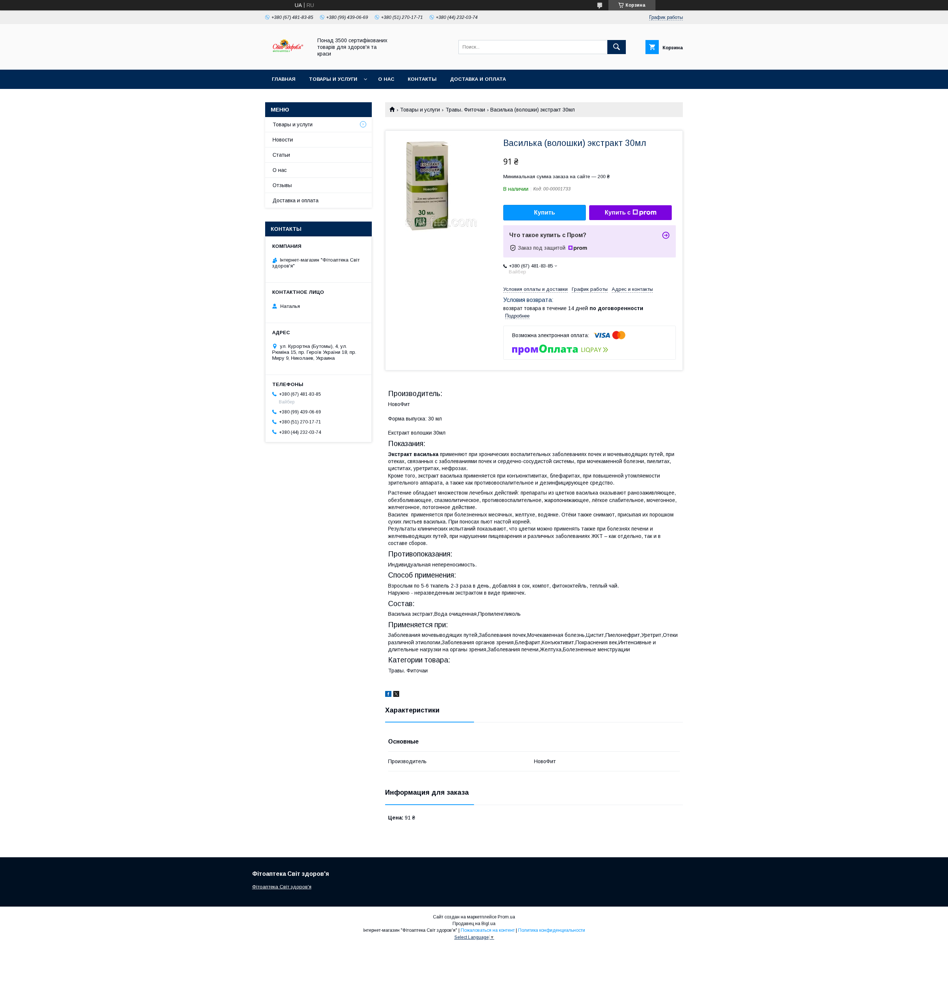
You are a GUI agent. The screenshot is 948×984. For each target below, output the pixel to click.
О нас (386, 79)
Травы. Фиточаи (465, 110)
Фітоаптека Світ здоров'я (281, 887)
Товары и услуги (333, 79)
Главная (284, 79)
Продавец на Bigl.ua (474, 923)
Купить (544, 212)
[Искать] (616, 47)
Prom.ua (506, 917)
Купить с (618, 212)
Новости (283, 140)
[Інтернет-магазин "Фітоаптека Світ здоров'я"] (286, 60)
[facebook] (388, 695)
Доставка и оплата (478, 79)
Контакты (422, 79)
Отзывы (282, 185)
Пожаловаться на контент (488, 930)
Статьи (281, 155)
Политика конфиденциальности (551, 930)
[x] (396, 695)
